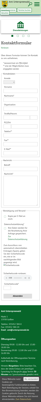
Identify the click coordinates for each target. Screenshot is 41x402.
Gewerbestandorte (8, 10)
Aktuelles (4, 13)
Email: (3, 330)
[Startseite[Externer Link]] (17, 5)
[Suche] (30, 4)
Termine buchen (24, 10)
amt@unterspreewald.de (18, 330)
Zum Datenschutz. (23, 399)
